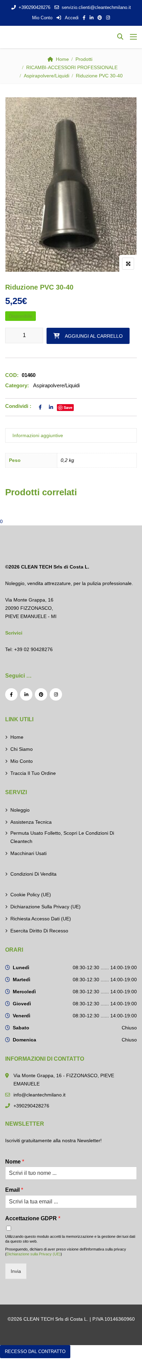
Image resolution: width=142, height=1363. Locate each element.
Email (14, 1190)
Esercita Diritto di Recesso (39, 930)
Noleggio (20, 810)
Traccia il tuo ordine (33, 773)
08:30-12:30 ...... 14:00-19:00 (105, 967)
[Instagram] (56, 694)
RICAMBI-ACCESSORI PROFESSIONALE (72, 67)
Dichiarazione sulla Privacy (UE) (45, 906)
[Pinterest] (41, 694)
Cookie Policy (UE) (30, 894)
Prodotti (83, 59)
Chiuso (129, 1027)
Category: (17, 385)
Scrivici (13, 633)
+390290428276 (34, 7)
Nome (14, 1162)
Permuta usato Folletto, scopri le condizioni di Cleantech (62, 837)
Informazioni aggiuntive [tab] (37, 435)
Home (62, 59)
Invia (16, 1271)
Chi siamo (21, 749)
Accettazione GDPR (32, 1218)
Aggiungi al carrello (94, 336)
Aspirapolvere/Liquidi (46, 75)
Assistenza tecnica (31, 822)
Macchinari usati (28, 853)
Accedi (71, 17)
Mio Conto (42, 17)
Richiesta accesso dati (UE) (40, 918)
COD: (12, 375)
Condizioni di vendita (33, 874)
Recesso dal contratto (35, 1351)
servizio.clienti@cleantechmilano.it (96, 7)
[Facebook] (11, 694)
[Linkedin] (26, 694)
